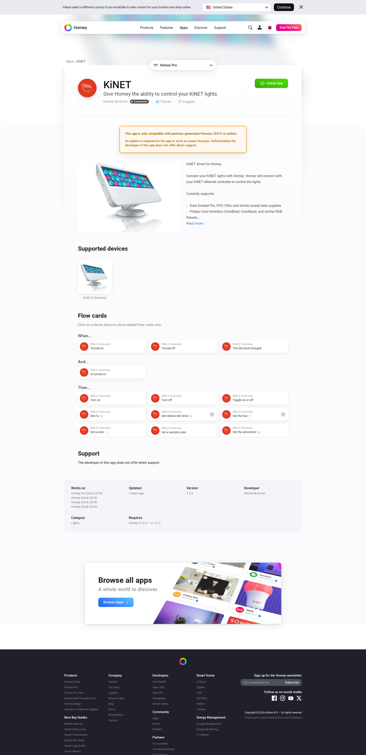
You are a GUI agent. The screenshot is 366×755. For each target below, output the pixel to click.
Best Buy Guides (75, 717)
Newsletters (115, 714)
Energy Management (209, 723)
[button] (236, 7)
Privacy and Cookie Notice (259, 717)
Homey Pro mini (73, 692)
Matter (200, 703)
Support (220, 28)
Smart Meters (72, 751)
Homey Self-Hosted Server (80, 698)
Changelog (158, 698)
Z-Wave (201, 681)
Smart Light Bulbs (75, 745)
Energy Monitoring (207, 729)
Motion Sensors (73, 723)
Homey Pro (71, 687)
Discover (200, 28)
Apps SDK (158, 687)
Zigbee (201, 687)
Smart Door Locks (75, 729)
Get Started (159, 681)
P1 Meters (203, 734)
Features (166, 28)
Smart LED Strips (74, 740)
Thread (201, 709)
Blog (111, 703)
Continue (284, 7)
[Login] (259, 27)
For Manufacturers (163, 749)
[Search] (250, 27)
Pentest (157, 729)
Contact (113, 720)
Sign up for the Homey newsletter (278, 675)
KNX (199, 692)
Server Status (160, 703)
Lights (75, 523)
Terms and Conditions (289, 717)
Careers (113, 681)
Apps (184, 28)
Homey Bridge (72, 703)
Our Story (113, 687)
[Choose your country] (269, 27)
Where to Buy (116, 698)
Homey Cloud (72, 681)
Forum (156, 723)
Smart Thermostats (76, 734)
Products (146, 28)
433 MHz (202, 698)
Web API (157, 692)
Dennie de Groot (254, 493)
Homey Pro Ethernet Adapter (81, 709)
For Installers (160, 743)
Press (111, 709)
